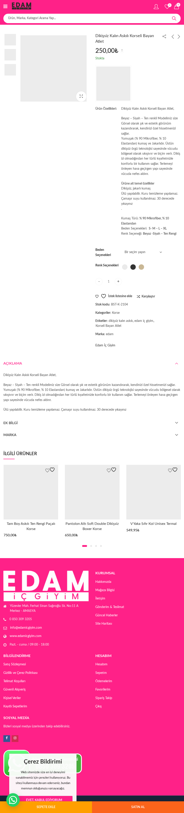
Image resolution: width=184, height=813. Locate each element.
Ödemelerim (103, 681)
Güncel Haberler (106, 615)
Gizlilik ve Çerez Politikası (20, 673)
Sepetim (101, 673)
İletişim (100, 598)
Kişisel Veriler (12, 698)
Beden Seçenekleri (103, 252)
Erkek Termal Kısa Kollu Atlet (157, 524)
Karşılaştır (148, 296)
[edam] (113, 84)
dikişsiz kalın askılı (121, 321)
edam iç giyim (143, 321)
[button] (81, 96)
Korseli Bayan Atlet (108, 325)
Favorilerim (102, 689)
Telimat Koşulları (14, 681)
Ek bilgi (10, 423)
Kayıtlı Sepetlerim (15, 706)
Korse (116, 312)
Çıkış (98, 706)
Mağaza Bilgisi (104, 590)
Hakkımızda (103, 582)
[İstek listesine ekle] (54, 469)
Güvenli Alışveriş (14, 689)
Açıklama (12, 363)
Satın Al (138, 807)
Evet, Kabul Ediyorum (44, 800)
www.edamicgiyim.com (26, 636)
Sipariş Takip (103, 698)
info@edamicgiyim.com (26, 627)
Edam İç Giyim (105, 345)
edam (110, 334)
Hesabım (101, 664)
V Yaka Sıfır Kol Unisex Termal (96, 524)
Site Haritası (103, 623)
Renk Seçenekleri (107, 265)
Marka (9, 435)
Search (174, 18)
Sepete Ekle (46, 807)
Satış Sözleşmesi (14, 664)
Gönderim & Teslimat (109, 607)
